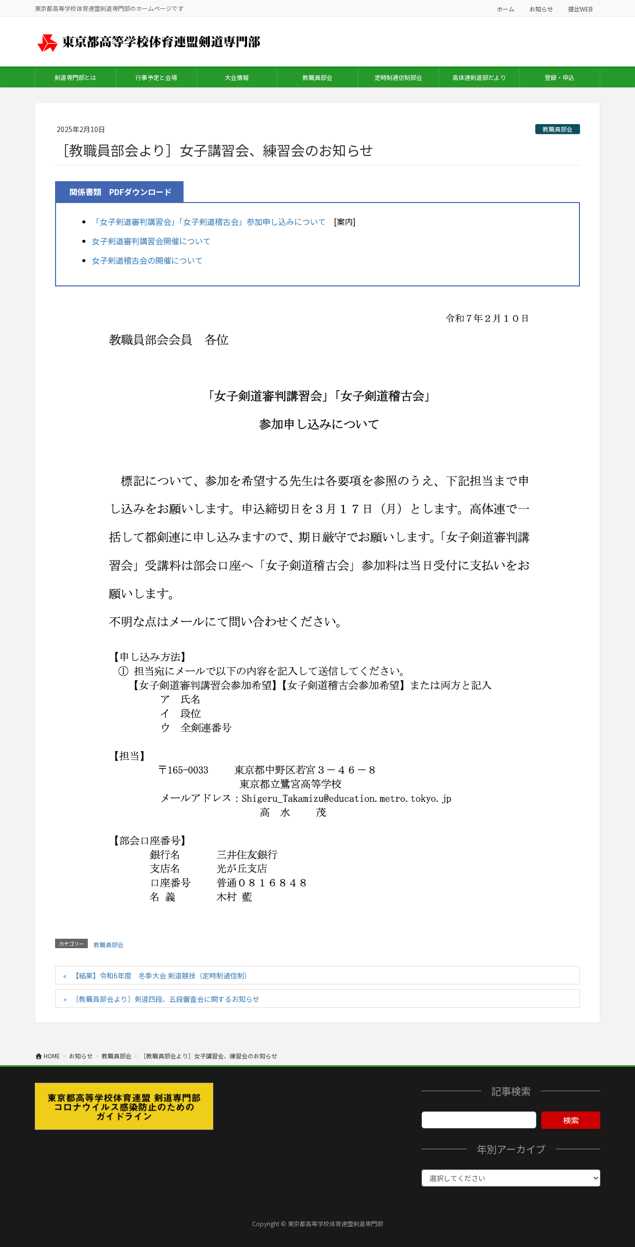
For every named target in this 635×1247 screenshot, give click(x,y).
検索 (571, 1120)
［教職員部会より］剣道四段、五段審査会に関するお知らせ (165, 999)
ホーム (505, 8)
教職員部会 (557, 129)
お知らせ (541, 8)
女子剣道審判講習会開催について (151, 241)
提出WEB (580, 8)
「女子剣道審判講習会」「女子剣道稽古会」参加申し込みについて (209, 221)
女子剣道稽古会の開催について (147, 260)
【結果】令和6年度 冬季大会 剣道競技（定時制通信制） (161, 975)
